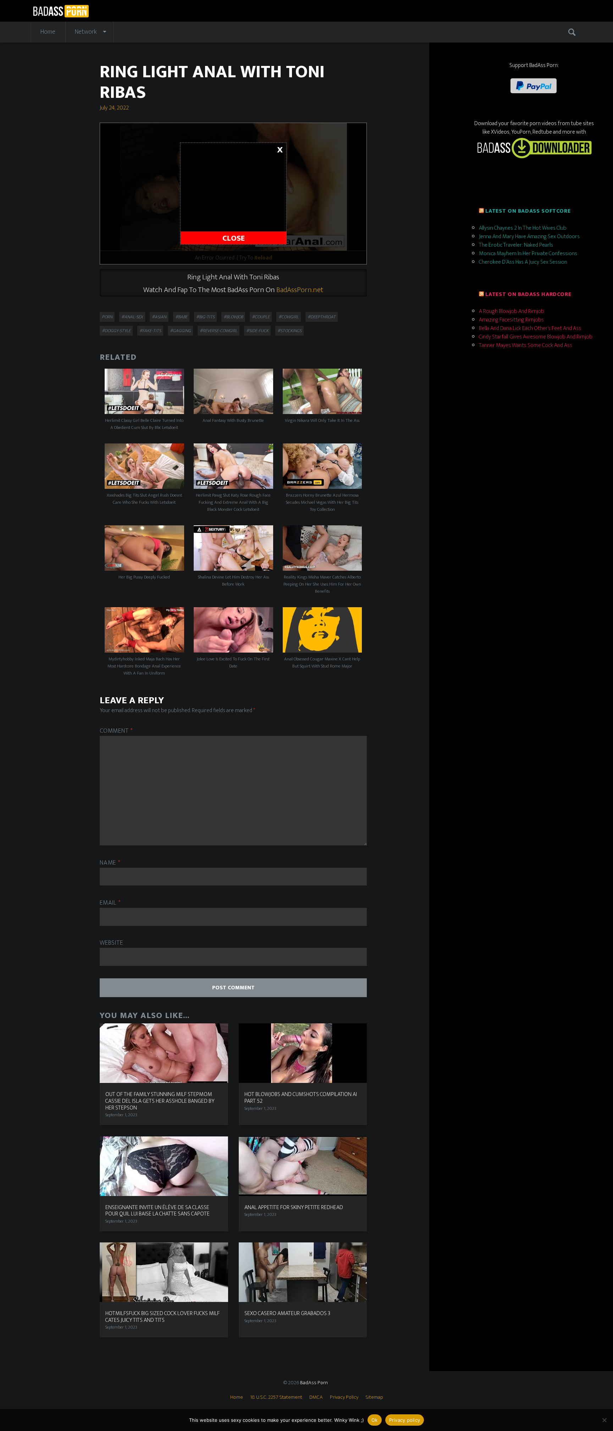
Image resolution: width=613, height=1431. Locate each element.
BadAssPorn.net (299, 290)
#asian (159, 317)
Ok (374, 1420)
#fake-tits (150, 331)
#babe (181, 317)
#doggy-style (116, 331)
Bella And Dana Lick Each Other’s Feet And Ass (530, 328)
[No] (604, 1420)
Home (47, 32)
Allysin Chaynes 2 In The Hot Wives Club (523, 228)
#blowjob (233, 317)
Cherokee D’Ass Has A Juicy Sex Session (523, 262)
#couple (261, 317)
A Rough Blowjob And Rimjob (511, 311)
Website (111, 943)
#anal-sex (132, 317)
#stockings (289, 331)
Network (86, 32)
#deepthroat (322, 317)
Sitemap (374, 1397)
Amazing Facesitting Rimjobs (511, 320)
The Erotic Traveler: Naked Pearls (516, 245)
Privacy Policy (344, 1397)
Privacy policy (404, 1420)
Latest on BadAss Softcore (527, 211)
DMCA (316, 1397)
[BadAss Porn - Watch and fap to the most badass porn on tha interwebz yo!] (61, 10)
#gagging (180, 331)
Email (110, 903)
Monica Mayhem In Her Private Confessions (528, 253)
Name (110, 863)
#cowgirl (288, 317)
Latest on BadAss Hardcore (528, 294)
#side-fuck (257, 331)
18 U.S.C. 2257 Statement (276, 1397)
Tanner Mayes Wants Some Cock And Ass (525, 345)
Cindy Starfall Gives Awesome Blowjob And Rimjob (535, 337)
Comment (116, 731)
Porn (107, 317)
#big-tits (205, 317)
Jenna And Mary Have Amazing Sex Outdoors (529, 236)
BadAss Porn (314, 1382)
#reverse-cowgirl (218, 331)
